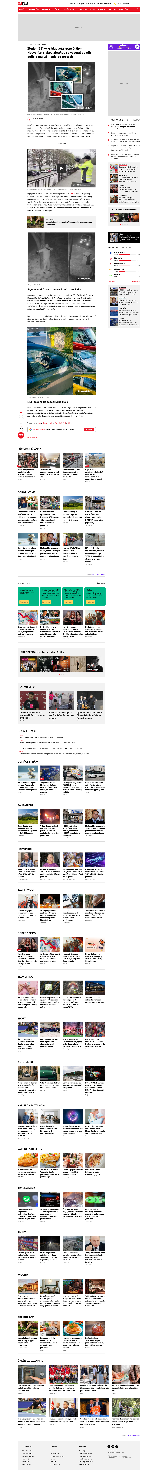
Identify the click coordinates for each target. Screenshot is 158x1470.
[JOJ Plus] (110, 275)
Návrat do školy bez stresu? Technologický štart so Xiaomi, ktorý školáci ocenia (93, 957)
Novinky (42, 1090)
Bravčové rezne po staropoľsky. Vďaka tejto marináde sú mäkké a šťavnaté (27, 1173)
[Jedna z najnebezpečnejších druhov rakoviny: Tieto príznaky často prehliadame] (73, 901)
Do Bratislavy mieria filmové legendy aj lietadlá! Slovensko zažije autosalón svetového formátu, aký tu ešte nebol (50, 632)
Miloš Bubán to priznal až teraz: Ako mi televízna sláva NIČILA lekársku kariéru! (48, 743)
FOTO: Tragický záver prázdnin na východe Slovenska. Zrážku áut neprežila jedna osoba (48, 1256)
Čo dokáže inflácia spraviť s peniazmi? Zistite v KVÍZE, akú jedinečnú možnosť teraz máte (27, 630)
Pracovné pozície (25, 583)
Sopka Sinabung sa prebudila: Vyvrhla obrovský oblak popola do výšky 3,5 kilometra (51, 748)
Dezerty (87, 1177)
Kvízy (92, 9)
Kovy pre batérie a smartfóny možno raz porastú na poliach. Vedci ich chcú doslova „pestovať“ (94, 1214)
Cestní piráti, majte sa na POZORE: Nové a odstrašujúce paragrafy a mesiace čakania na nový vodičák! (72, 787)
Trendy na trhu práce (23, 1138)
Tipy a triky (21, 1095)
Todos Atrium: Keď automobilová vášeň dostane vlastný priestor (94, 999)
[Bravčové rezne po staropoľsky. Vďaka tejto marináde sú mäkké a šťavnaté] (28, 1160)
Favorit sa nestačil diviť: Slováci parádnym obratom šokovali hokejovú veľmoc (49, 1043)
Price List (53, 1462)
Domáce (22, 9)
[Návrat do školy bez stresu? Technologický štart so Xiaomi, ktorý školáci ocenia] (95, 944)
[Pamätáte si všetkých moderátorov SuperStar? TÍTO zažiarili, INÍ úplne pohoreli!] (95, 859)
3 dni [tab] (128, 119)
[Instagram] (112, 1447)
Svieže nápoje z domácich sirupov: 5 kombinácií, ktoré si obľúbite (73, 1172)
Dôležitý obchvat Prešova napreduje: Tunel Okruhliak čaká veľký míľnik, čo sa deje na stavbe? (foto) (72, 1002)
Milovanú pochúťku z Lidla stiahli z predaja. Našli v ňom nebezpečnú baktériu (27, 1256)
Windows (42, 1221)
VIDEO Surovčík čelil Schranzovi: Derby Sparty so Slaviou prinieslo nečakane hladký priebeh (72, 1043)
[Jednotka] (110, 264)
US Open (20, 1051)
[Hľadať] (137, 9)
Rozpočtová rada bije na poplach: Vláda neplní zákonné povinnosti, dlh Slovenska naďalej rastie (27, 786)
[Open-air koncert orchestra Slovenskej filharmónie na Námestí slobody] (90, 700)
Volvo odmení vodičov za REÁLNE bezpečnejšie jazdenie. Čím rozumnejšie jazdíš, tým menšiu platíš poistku (27, 1087)
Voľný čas (123, 9)
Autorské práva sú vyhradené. (115, 1452)
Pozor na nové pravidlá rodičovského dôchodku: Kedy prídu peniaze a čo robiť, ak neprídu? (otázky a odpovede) (27, 1002)
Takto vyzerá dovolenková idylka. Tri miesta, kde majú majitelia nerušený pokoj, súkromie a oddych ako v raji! (27, 1301)
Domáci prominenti (23, 879)
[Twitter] (116, 1447)
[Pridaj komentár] (21, 413)
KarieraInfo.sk (66, 1136)
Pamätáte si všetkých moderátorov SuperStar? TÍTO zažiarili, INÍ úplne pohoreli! (94, 873)
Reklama (54, 1446)
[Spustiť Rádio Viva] (124, 45)
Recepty (42, 1350)
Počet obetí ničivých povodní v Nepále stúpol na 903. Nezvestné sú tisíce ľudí (72, 1256)
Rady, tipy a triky (89, 1136)
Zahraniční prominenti (46, 879)
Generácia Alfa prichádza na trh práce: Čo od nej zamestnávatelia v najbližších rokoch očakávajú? (27, 1131)
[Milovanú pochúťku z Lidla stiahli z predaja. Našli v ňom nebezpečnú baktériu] (28, 1243)
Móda (121, 234)
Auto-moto (25, 1062)
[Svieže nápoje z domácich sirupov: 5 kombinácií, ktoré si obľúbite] (73, 1160)
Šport (57, 9)
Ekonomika (82, 9)
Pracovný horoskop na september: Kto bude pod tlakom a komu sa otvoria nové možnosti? (73, 1130)
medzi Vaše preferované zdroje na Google (53, 429)
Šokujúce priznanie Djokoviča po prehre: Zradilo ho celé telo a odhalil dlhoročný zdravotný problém (26, 1044)
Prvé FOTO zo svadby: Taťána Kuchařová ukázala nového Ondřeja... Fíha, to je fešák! (50, 873)
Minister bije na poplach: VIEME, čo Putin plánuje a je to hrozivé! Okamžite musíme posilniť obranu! (95, 829)
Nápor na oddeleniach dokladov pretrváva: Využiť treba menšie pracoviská (71, 473)
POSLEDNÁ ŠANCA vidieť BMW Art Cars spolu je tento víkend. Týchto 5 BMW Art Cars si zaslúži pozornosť (94, 1087)
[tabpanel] (124, 141)
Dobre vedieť (21, 636)
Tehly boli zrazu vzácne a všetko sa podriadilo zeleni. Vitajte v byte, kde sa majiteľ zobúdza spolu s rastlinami (95, 1301)
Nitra (69, 423)
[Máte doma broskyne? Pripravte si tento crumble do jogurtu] (95, 1160)
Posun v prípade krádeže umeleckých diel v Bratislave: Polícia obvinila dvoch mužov (27, 473)
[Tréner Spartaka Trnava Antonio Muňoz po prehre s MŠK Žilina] (33, 700)
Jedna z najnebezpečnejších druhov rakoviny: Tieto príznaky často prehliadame (71, 915)
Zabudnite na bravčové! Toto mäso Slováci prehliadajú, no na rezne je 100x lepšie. (49, 1173)
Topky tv (101, 9)
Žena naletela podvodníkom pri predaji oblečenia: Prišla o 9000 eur (49, 473)
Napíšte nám (25, 1462)
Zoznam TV (27, 687)
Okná (45, 423)
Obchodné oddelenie (85, 1456)
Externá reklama (55, 1454)
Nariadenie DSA (26, 1464)
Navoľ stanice (112, 281)
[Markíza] (110, 253)
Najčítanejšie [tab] (116, 119)
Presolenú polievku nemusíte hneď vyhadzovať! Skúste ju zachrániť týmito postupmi (48, 1343)
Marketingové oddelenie (86, 1462)
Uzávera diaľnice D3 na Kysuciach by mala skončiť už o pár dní (73, 1085)
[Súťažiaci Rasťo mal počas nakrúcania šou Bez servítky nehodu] (61, 700)
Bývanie (23, 1275)
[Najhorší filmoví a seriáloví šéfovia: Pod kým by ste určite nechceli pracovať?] (50, 1116)
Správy (79, 721)
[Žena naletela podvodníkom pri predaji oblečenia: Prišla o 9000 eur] (50, 460)
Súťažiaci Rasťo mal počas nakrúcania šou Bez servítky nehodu (61, 715)
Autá (39, 423)
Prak (64, 423)
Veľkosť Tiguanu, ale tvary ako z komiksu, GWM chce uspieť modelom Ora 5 (50, 1085)
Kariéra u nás (25, 1459)
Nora (97, 4)
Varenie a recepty (30, 1149)
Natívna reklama (55, 1464)
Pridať (90, 430)
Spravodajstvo (83, 1451)
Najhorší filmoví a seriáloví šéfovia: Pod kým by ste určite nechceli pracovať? (48, 1130)
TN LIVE (22, 1232)
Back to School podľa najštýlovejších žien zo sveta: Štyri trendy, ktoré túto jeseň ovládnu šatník (129, 238)
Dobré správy (27, 933)
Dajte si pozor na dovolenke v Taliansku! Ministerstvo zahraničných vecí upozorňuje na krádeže (94, 474)
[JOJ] (110, 259)
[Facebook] (108, 1447)
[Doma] (110, 270)
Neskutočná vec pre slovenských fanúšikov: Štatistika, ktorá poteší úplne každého (94, 630)
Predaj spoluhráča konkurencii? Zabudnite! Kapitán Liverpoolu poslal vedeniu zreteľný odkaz (95, 1043)
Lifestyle (112, 9)
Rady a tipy (66, 1177)
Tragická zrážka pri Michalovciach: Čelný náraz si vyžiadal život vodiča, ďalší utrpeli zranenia (48, 787)
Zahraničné (34, 9)
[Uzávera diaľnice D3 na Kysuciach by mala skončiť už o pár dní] (73, 1073)
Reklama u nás (55, 1451)
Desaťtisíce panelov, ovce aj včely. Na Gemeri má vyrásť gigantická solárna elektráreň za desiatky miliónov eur (50, 1002)
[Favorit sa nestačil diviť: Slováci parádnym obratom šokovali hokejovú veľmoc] (50, 1029)
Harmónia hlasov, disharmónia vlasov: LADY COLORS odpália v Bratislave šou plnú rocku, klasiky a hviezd (73, 632)
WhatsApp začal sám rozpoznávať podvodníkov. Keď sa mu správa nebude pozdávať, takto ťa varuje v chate (27, 1214)
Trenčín (87, 792)
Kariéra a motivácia (31, 1105)
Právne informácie (27, 1451)
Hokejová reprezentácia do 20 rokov (50, 1049)
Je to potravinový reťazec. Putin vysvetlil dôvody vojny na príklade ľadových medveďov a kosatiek (95, 1257)
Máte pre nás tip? (84, 1464)
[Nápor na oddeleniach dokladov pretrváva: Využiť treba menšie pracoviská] (73, 460)
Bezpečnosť (21, 1221)
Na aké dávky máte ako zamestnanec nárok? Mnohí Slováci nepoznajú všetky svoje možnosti (95, 1130)
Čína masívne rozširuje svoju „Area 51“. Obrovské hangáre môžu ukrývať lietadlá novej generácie (73, 1213)
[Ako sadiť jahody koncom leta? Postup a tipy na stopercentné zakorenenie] (28, 1328)
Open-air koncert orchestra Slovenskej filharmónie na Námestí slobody (89, 715)
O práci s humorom (45, 1136)
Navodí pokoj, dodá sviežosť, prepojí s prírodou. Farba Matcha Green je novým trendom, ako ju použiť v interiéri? (50, 1301)
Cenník (52, 1459)
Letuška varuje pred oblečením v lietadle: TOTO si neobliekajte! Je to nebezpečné (27, 914)
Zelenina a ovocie (22, 1347)
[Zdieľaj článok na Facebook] (21, 420)
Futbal (22, 721)
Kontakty (82, 1446)
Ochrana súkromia (27, 1454)
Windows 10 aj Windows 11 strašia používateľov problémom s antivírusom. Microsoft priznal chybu (49, 1214)
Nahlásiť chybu (32, 437)
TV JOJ (72, 194)
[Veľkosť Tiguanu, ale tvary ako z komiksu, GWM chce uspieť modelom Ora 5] (50, 1073)
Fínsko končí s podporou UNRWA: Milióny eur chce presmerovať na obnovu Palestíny (123, 126)
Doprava (65, 1090)
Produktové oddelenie (85, 1454)
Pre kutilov (26, 1317)
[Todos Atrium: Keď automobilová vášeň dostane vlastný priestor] (95, 988)
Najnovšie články (27, 731)
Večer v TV (126, 247)
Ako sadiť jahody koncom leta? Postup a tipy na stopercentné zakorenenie (27, 1341)
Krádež (50, 423)
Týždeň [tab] (136, 119)
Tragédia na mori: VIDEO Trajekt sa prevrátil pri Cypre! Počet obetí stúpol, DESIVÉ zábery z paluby (129, 312)
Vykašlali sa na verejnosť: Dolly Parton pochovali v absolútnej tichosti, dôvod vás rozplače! (73, 873)
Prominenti (47, 9)
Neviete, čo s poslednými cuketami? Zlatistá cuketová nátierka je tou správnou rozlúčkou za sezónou (72, 1343)
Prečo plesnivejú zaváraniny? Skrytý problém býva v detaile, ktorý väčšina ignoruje (94, 1341)
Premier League (89, 1049)
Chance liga (66, 1049)
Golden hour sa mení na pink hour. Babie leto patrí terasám (41, 737)
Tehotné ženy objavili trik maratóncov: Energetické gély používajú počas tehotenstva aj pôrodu (95, 914)
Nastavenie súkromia (28, 1456)
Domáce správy (28, 761)
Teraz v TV (113, 247)
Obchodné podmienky (57, 1456)
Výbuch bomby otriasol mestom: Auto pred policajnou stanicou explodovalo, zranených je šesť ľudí (56, 754)
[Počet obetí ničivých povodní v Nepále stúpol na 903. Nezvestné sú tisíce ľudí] (73, 1243)
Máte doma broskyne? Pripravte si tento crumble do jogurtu (93, 1172)
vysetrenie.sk (66, 922)
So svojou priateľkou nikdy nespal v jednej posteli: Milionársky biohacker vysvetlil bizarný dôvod (48, 915)
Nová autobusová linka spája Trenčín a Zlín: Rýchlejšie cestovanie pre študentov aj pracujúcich (95, 786)
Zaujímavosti (68, 9)
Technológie (26, 1188)
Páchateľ (58, 423)
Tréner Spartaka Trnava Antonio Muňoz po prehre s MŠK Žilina (32, 715)
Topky (38, 44)
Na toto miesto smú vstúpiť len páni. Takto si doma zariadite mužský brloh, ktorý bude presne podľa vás (72, 1301)
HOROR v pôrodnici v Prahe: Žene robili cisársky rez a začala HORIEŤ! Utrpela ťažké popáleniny (71, 831)
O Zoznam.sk (26, 1446)
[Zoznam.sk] (113, 1457)
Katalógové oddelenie (85, 1459)
